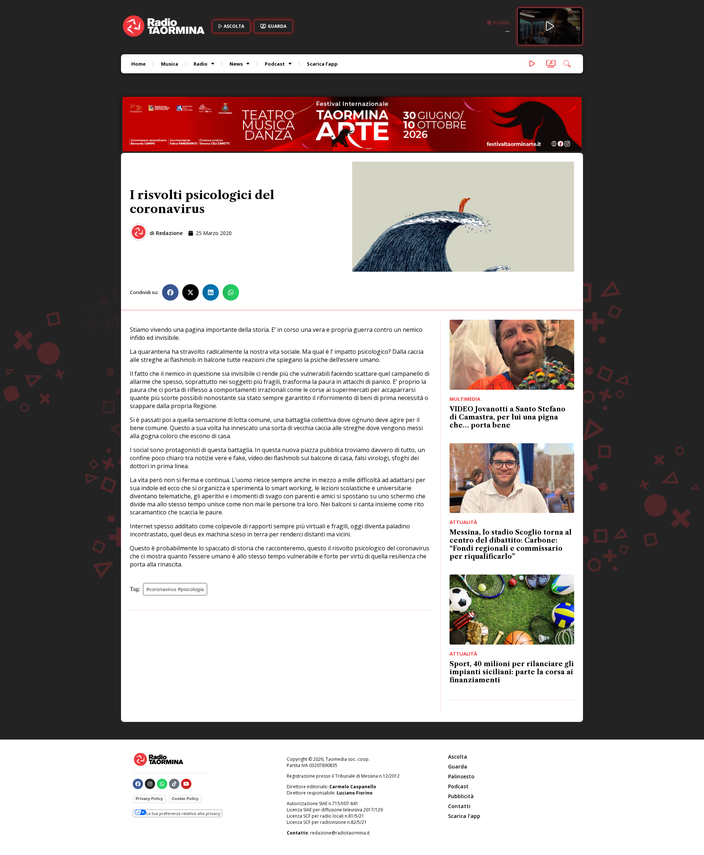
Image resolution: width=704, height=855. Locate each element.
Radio (201, 63)
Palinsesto (461, 776)
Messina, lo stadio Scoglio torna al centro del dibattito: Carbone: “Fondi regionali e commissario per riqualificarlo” (511, 544)
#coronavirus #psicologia (175, 589)
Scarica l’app (322, 63)
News (236, 63)
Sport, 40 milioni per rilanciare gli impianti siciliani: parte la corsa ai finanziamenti (512, 672)
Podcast (275, 63)
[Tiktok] (174, 784)
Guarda (457, 766)
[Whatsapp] (162, 784)
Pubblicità (461, 796)
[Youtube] (186, 784)
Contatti (459, 806)
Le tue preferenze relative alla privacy (183, 813)
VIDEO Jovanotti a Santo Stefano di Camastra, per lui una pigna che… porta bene (507, 417)
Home (138, 63)
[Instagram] (150, 784)
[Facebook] (138, 784)
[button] (170, 292)
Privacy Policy (149, 798)
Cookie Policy (185, 798)
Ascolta (457, 756)
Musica (169, 63)
